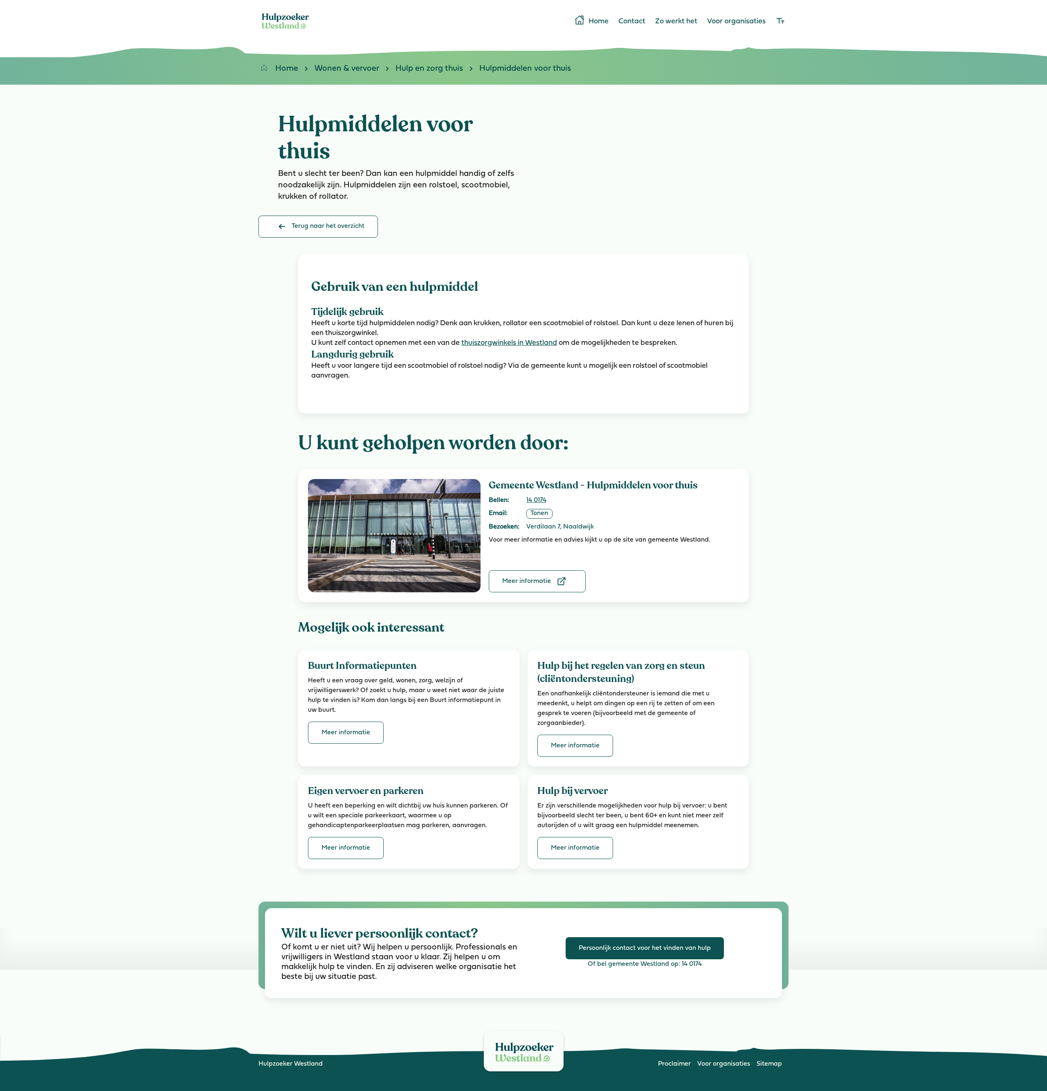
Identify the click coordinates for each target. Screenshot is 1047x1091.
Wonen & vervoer (347, 68)
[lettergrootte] (780, 21)
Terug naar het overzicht (328, 226)
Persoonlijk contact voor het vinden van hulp (645, 948)
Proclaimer (674, 1064)
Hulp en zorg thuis (429, 68)
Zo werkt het (676, 21)
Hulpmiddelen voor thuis (525, 68)
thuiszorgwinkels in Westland (509, 343)
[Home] (285, 30)
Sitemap (769, 1064)
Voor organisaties (736, 21)
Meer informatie (526, 581)
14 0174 (536, 500)
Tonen (539, 513)
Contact (631, 21)
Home (599, 21)
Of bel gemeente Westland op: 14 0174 (645, 964)
